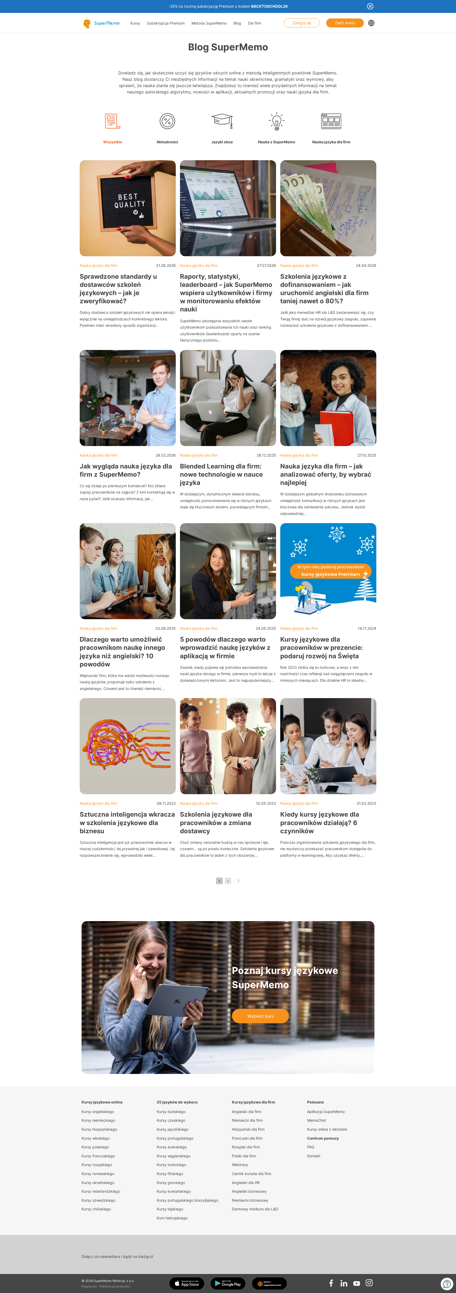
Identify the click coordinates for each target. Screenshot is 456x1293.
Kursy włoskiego (96, 1138)
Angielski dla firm (246, 1111)
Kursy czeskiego (171, 1120)
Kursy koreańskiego (174, 1191)
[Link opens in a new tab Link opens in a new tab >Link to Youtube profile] (356, 1281)
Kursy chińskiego (96, 1209)
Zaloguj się (302, 23)
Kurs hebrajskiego (172, 1218)
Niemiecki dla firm (247, 1120)
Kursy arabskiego (172, 1147)
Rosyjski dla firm (246, 1147)
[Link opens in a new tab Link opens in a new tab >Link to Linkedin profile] (344, 1281)
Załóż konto (345, 23)
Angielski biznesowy (249, 1191)
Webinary (240, 1164)
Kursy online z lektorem (327, 1129)
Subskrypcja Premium (166, 23)
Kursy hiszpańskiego (99, 1129)
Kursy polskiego (95, 1147)
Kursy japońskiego (172, 1129)
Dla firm (254, 23)
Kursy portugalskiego (175, 1138)
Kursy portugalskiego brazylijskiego (187, 1200)
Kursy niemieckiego (98, 1120)
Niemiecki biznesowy (250, 1200)
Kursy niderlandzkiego (101, 1191)
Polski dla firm (244, 1156)
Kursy (135, 23)
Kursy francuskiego (98, 1156)
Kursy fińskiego (170, 1173)
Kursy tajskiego (170, 1209)
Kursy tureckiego (171, 1164)
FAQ (310, 1147)
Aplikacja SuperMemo (326, 1111)
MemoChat (316, 1120)
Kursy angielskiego (98, 1111)
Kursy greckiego (171, 1182)
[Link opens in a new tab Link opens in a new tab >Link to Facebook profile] (331, 1281)
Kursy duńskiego (171, 1111)
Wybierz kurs (261, 1016)
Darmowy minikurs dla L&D (255, 1209)
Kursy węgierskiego (174, 1156)
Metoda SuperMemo (209, 23)
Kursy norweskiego (98, 1173)
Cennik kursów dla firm (251, 1173)
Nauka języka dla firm (98, 265)
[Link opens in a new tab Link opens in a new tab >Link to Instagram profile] (369, 1281)
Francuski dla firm (247, 1138)
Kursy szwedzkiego (98, 1200)
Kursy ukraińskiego (98, 1182)
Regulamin (89, 1286)
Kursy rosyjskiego (97, 1164)
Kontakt (313, 1156)
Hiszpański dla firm (248, 1129)
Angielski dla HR (246, 1182)
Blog (237, 23)
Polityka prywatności (114, 1286)
